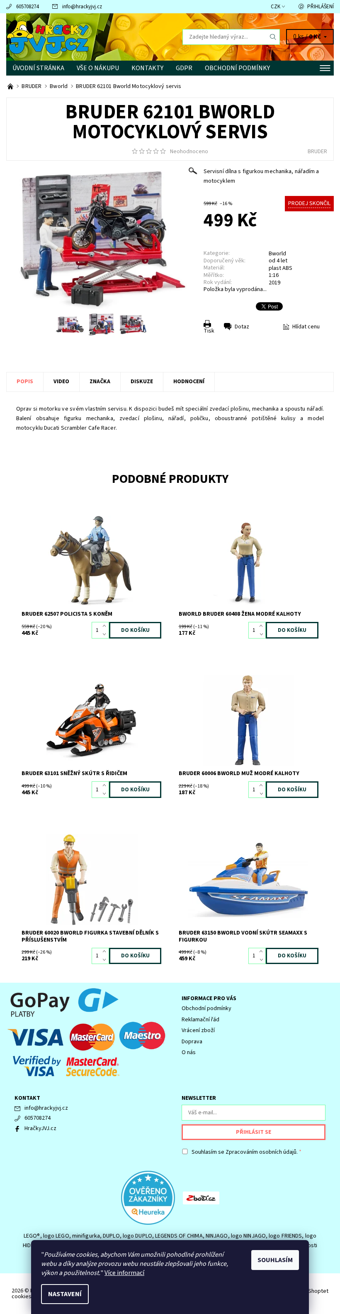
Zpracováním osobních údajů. (262, 1152)
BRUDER (317, 151)
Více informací (124, 1272)
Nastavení (65, 1294)
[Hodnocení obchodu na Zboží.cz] (201, 1197)
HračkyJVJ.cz (40, 1128)
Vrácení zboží (198, 1030)
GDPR (184, 68)
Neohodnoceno (189, 151)
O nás (189, 1052)
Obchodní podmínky (237, 68)
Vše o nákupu (98, 68)
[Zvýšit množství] (106, 626)
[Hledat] (273, 37)
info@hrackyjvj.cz (82, 6)
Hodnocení (188, 381)
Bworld (277, 254)
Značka (100, 381)
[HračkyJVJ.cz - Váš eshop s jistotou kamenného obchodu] (11, 86)
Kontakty (147, 68)
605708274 (27, 6)
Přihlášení (320, 6)
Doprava (192, 1041)
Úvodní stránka (38, 68)
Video (61, 381)
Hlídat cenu (306, 327)
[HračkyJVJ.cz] (88, 37)
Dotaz (242, 327)
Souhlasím (275, 1260)
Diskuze (142, 381)
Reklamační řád (200, 1019)
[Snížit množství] (106, 634)
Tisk (209, 331)
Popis (25, 381)
